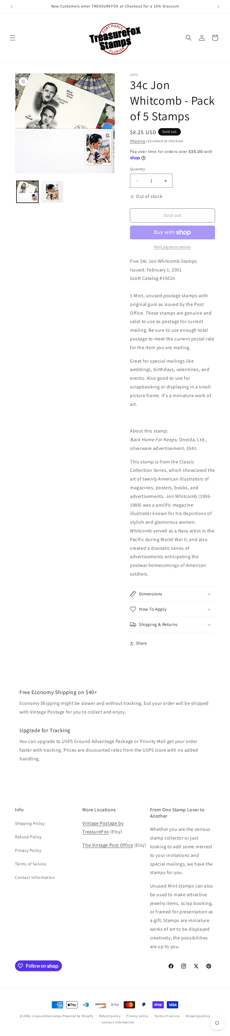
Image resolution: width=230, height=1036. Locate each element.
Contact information (118, 1022)
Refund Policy (28, 837)
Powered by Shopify (78, 1016)
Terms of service (167, 1016)
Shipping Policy (30, 823)
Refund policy (109, 1016)
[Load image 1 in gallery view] (27, 192)
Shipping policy (198, 1016)
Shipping (137, 141)
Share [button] (141, 643)
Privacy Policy (28, 850)
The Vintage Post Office (107, 845)
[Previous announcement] (11, 6)
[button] (12, 37)
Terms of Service (30, 864)
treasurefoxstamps (47, 1016)
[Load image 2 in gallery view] (52, 192)
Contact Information (35, 877)
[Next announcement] (218, 6)
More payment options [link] (172, 246)
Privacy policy (137, 1016)
